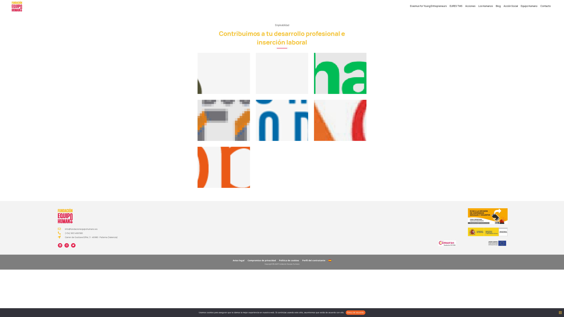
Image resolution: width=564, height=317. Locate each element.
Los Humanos (485, 6)
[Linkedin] (60, 245)
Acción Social (511, 6)
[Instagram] (66, 245)
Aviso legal (238, 260)
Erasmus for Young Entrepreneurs (428, 6)
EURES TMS (456, 6)
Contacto (545, 6)
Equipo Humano (529, 6)
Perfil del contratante (313, 260)
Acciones (470, 6)
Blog (498, 6)
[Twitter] (73, 245)
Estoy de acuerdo (355, 312)
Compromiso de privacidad (262, 260)
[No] (560, 312)
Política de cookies (289, 260)
